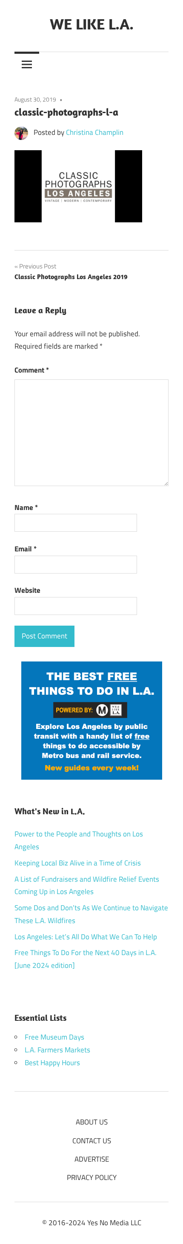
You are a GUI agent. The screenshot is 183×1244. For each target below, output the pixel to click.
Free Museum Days (54, 1037)
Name (26, 507)
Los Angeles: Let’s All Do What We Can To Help (85, 936)
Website (27, 590)
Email (25, 548)
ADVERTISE (91, 1159)
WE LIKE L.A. (92, 23)
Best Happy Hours (52, 1062)
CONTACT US (91, 1140)
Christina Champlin (94, 132)
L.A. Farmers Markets (57, 1049)
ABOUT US (92, 1121)
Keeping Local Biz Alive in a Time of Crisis (77, 862)
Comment (31, 370)
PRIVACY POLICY (92, 1177)
